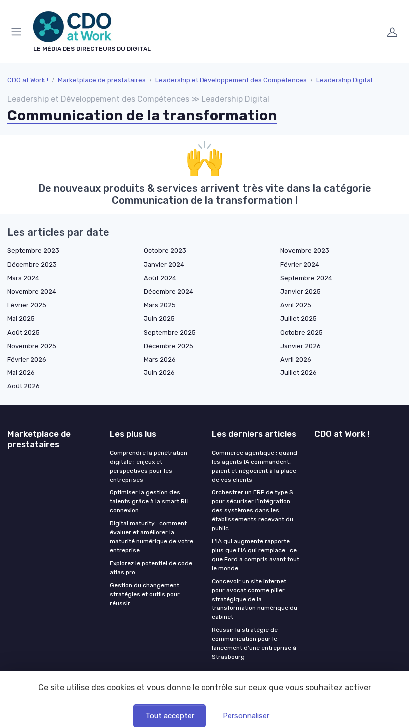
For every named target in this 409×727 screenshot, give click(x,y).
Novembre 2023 (304, 250)
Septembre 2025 (170, 332)
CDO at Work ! (27, 80)
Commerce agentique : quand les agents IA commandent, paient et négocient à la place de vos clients (254, 466)
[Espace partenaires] (392, 31)
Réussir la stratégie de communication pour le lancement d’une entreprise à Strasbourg (254, 643)
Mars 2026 (160, 359)
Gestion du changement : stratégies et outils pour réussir (146, 594)
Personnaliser (246, 715)
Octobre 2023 (165, 250)
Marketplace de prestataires (102, 80)
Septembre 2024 (306, 278)
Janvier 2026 (300, 346)
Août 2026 (23, 386)
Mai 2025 (21, 318)
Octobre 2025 (301, 332)
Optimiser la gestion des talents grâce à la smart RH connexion (149, 501)
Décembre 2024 (168, 291)
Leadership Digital (344, 80)
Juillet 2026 (298, 372)
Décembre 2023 (32, 264)
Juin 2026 (159, 372)
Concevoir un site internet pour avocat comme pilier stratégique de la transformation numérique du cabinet (254, 599)
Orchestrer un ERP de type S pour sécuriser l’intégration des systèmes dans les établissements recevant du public (252, 510)
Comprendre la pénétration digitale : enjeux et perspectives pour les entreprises (148, 466)
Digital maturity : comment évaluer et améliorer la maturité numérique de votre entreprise (151, 537)
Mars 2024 (23, 278)
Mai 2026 (21, 372)
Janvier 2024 (164, 264)
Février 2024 (299, 264)
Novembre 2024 (31, 291)
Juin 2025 (159, 318)
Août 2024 (160, 278)
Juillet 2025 (298, 318)
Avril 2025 (295, 305)
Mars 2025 (160, 305)
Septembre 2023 (33, 250)
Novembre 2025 (31, 346)
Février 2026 (26, 359)
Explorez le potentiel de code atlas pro (151, 568)
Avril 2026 (295, 359)
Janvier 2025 (300, 291)
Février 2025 (26, 305)
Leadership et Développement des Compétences (231, 80)
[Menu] (18, 32)
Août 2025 (23, 332)
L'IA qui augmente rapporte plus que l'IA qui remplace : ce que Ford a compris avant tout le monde (255, 555)
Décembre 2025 (168, 346)
